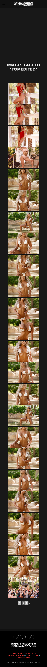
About (20, 653)
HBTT (30, 655)
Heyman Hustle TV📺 (17, 655)
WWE (34, 653)
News (27, 653)
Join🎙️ (37, 655)
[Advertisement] (23, 35)
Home (13, 653)
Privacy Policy (24, 657)
